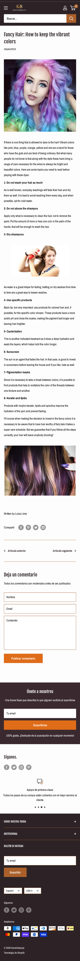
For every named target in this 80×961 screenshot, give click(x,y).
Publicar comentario (23, 658)
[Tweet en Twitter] (35, 527)
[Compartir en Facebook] (21, 527)
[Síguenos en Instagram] (21, 767)
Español (9, 890)
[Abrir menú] (6, 8)
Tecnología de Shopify (14, 952)
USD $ (29, 890)
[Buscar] (71, 18)
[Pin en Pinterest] (28, 527)
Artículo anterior (17, 551)
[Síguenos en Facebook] (6, 767)
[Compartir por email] (43, 527)
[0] (72, 8)
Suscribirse (40, 725)
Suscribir (15, 872)
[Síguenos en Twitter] (14, 767)
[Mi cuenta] (65, 8)
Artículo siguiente (62, 551)
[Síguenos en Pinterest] (28, 767)
